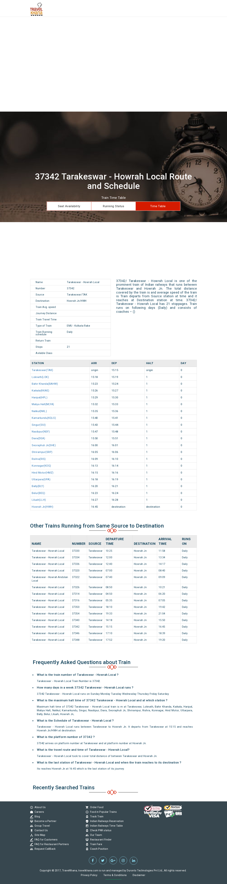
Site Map (39, 835)
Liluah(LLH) (39, 499)
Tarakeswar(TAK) (42, 370)
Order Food (95, 807)
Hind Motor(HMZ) (43, 472)
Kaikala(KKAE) (40, 390)
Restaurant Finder (100, 839)
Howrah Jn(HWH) (42, 506)
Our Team (95, 835)
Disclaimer (139, 875)
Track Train (96, 816)
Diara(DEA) (38, 438)
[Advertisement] (106, 25)
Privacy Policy (89, 875)
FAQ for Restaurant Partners (51, 844)
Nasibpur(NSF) (41, 431)
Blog (36, 816)
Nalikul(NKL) (39, 411)
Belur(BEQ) (38, 493)
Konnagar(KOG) (41, 465)
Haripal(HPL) (39, 397)
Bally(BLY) (38, 486)
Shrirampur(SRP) (42, 452)
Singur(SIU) (39, 424)
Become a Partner (44, 821)
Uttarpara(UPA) (41, 479)
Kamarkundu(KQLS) (44, 418)
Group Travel (41, 825)
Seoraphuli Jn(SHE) (44, 445)
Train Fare (95, 844)
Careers (38, 811)
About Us (39, 807)
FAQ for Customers (45, 839)
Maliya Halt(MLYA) (43, 404)
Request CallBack (44, 848)
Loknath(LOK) (40, 377)
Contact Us (40, 830)
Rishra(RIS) (39, 459)
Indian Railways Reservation (106, 821)
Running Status (113, 206)
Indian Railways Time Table (105, 825)
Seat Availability (69, 206)
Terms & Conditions (115, 875)
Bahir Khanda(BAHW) (45, 383)
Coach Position (98, 848)
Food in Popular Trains (102, 811)
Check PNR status (99, 830)
